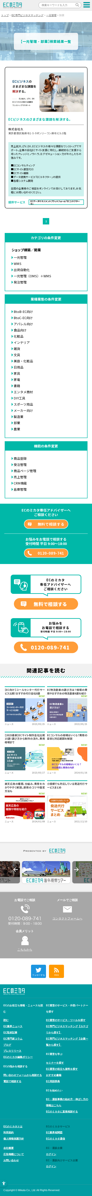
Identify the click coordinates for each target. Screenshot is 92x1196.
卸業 (17, 423)
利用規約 (8, 1132)
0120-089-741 (51, 553)
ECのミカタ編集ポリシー (18, 1057)
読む (6, 1020)
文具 (17, 355)
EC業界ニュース (12, 1026)
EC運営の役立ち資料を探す (62, 1068)
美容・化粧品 (23, 361)
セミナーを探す (55, 1062)
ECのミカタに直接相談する (62, 1111)
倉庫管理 (20, 489)
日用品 (18, 367)
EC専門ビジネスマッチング (27, 15)
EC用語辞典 (53, 1081)
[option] (46, 872)
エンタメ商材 (23, 392)
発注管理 (20, 282)
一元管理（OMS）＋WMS (32, 276)
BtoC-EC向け (23, 317)
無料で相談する (51, 524)
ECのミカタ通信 (55, 1138)
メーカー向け (23, 410)
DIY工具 (19, 398)
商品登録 (20, 458)
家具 (17, 373)
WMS (17, 263)
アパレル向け (23, 324)
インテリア (22, 342)
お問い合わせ (11, 1160)
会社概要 (8, 1148)
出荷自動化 (22, 270)
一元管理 (51, 15)
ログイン (51, 1154)
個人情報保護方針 (13, 1138)
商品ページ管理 (25, 471)
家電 (17, 379)
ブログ (7, 1044)
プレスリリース (12, 1050)
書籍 (17, 385)
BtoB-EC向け (23, 311)
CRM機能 (20, 483)
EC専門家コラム (12, 1038)
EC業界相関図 (54, 1132)
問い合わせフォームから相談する (22, 1075)
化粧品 (18, 336)
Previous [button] (15, 869)
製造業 (18, 416)
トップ (5, 15)
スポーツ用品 (23, 404)
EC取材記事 (10, 1032)
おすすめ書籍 (53, 1075)
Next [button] (76, 869)
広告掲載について (13, 1154)
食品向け (20, 330)
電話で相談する (12, 1081)
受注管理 (20, 464)
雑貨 (17, 348)
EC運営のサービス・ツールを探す (66, 1020)
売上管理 (20, 477)
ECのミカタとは (12, 1126)
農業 (17, 429)
